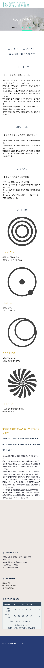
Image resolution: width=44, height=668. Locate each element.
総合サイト (6, 583)
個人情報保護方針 (9, 585)
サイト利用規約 (8, 588)
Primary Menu (39, 4)
